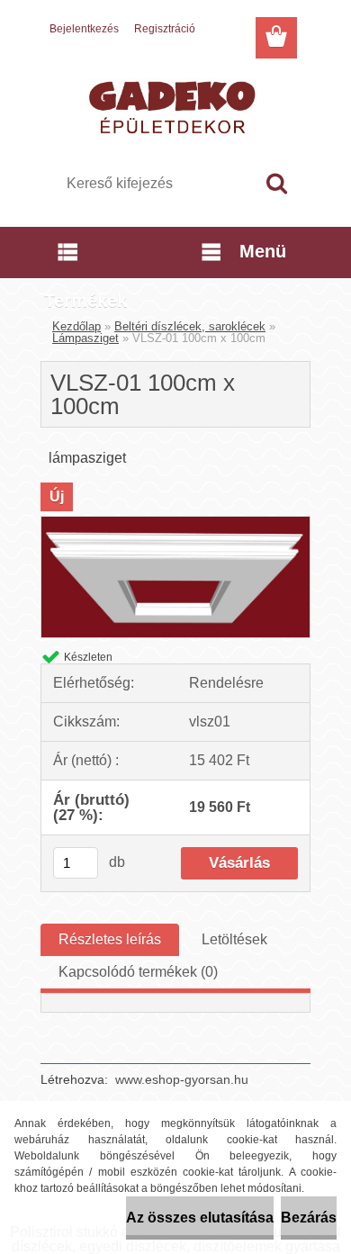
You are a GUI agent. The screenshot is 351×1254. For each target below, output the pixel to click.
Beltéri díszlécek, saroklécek (190, 326)
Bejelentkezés (84, 29)
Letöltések (234, 939)
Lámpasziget (85, 338)
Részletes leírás (109, 939)
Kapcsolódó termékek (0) (138, 971)
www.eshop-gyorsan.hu (181, 1079)
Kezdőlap (76, 326)
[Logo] (175, 105)
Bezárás (309, 1217)
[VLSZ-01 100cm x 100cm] (175, 523)
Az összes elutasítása (200, 1217)
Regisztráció (164, 29)
